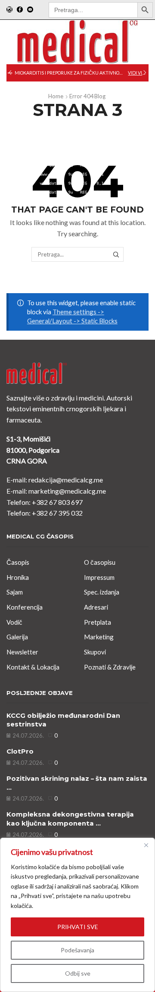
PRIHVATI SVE (77, 926)
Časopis (17, 562)
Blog (99, 96)
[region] (77, 915)
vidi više (137, 72)
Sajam (14, 592)
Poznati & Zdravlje (110, 667)
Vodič (14, 622)
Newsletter (22, 652)
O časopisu (99, 562)
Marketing (99, 637)
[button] (10, 72)
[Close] (146, 845)
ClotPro (20, 751)
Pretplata (97, 622)
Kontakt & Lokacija (32, 667)
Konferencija (24, 607)
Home (55, 96)
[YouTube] (30, 9)
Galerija (17, 637)
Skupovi (95, 652)
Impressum (99, 577)
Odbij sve (77, 973)
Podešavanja (77, 950)
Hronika (17, 577)
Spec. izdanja (101, 592)
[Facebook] (20, 9)
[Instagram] (9, 9)
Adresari (96, 607)
